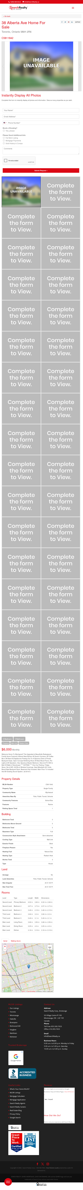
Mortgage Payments (13, 140)
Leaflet (23, 991)
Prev (3, 66)
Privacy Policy (15, 1114)
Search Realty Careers (18, 1107)
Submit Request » (41, 170)
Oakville (13, 1019)
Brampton (13, 1022)
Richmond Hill (15, 1026)
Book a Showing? (10, 128)
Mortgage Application (18, 1100)
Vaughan (13, 1029)
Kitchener (13, 1037)
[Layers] (49, 947)
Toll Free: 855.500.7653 (53, 1026)
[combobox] (5, 123)
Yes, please (10, 130)
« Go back (6, 16)
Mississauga (14, 1015)
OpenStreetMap (31, 991)
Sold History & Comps (14, 143)
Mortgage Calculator (17, 1096)
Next (79, 66)
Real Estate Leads (52, 1168)
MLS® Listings (15, 1092)
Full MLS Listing (12, 138)
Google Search (15, 1117)
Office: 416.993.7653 (52, 1029)
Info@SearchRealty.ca (52, 1036)
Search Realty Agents (17, 1103)
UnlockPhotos (8, 1181)
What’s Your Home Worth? (19, 1089)
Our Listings (14, 1008)
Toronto (13, 1012)
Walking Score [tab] (16, 941)
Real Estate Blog (16, 1110)
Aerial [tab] (5, 941)
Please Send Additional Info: (14, 135)
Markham (13, 1033)
